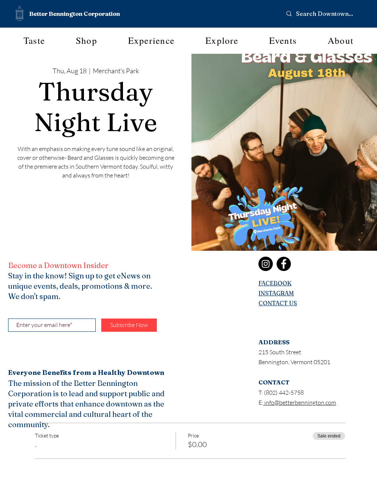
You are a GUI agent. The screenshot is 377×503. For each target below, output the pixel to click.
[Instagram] (265, 264)
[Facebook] (283, 264)
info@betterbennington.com (299, 402)
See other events (95, 216)
